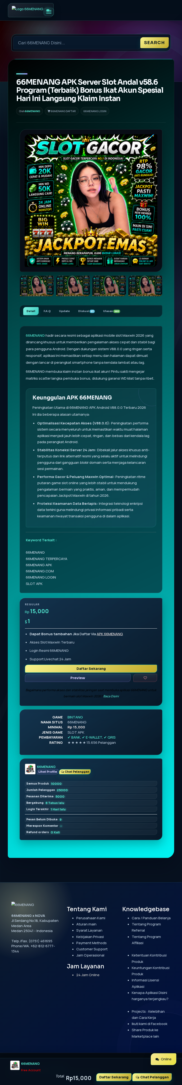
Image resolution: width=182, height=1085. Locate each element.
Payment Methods (91, 942)
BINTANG (75, 717)
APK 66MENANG (110, 633)
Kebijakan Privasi (90, 936)
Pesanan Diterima (45, 796)
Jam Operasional (90, 955)
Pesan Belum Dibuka (44, 819)
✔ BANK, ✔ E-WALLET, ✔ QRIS (92, 737)
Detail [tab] (31, 311)
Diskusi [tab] (86, 311)
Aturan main (86, 924)
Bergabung (45, 803)
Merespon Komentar (44, 826)
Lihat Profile (47, 771)
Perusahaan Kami (90, 917)
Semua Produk (44, 784)
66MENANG (32, 111)
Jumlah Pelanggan (47, 790)
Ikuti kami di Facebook (149, 1023)
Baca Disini (111, 696)
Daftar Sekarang (91, 669)
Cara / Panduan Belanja (151, 917)
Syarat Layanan (89, 930)
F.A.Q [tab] (47, 311)
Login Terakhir (46, 809)
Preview (77, 678)
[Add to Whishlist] (145, 678)
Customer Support (92, 949)
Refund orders (43, 832)
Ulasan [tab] (111, 311)
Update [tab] (64, 311)
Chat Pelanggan (76, 771)
